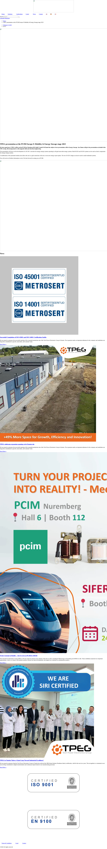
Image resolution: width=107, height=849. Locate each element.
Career (27, 14)
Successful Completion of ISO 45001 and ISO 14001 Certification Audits (23, 337)
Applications (19, 14)
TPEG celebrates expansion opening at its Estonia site (17, 444)
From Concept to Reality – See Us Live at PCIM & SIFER (18, 655)
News (34, 14)
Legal (17, 843)
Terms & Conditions (7, 843)
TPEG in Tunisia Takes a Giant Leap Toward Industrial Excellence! (22, 760)
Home (3, 14)
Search (1, 16)
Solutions (10, 14)
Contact (41, 14)
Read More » (3, 344)
